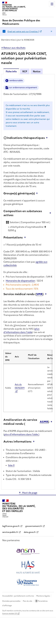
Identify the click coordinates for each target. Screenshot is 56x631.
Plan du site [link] (27, 601)
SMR (39, 294)
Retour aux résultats (14, 47)
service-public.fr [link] (10, 532)
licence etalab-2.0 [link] (9, 613)
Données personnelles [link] (11, 601)
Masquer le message (51, 31)
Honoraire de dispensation (20, 280)
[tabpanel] (28, 281)
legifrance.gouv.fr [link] (11, 526)
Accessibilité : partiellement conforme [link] (18, 596)
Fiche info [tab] (11, 71)
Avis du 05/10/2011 (20, 386)
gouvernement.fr (33, 526)
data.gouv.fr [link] (30, 532)
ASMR (44, 422)
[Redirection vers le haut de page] (47, 138)
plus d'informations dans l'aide (21, 330)
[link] (28, 22)
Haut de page (29, 492)
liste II (11, 465)
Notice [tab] (36, 71)
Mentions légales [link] (43, 596)
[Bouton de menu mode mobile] (52, 4)
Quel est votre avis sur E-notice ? (23, 31)
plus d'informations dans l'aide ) (21, 434)
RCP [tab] (24, 71)
